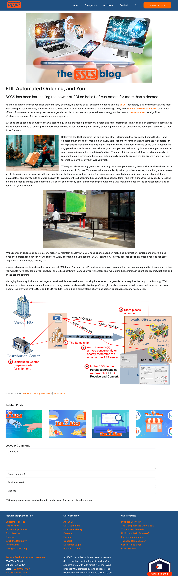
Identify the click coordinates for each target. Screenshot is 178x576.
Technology (46, 393)
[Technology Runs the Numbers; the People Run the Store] (24, 423)
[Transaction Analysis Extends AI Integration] (110, 423)
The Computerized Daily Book (137, 525)
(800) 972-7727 (21, 568)
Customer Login (72, 544)
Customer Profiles (15, 521)
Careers (67, 533)
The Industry (12, 544)
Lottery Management (132, 537)
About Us (68, 521)
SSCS (123, 104)
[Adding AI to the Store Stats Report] (154, 423)
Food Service (13, 533)
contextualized (138, 112)
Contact (67, 541)
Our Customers (71, 525)
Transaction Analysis (132, 529)
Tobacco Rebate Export (133, 541)
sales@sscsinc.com (16, 572)
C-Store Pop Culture (17, 529)
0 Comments (59, 393)
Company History (72, 529)
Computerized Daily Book (142, 108)
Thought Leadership (17, 548)
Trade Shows (13, 525)
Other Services (129, 548)
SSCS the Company (31, 393)
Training (10, 537)
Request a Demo (72, 548)
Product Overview (131, 521)
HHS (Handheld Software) (135, 533)
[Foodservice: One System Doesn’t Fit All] (67, 423)
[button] (136, 5)
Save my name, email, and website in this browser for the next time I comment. (50, 500)
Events (67, 537)
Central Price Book (131, 544)
